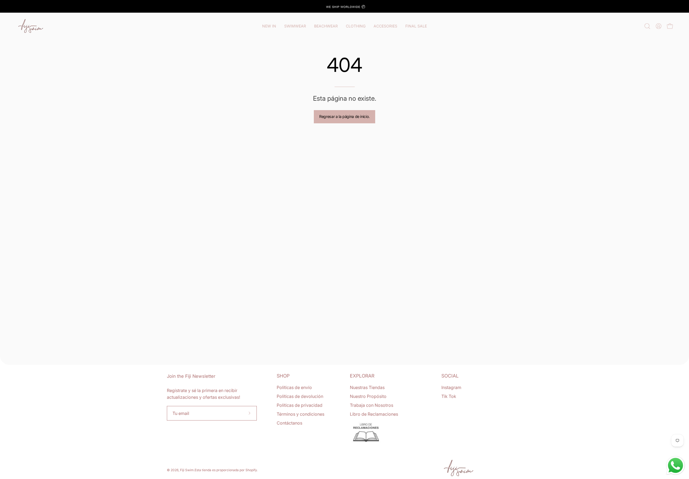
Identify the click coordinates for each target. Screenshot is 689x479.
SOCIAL (450, 376)
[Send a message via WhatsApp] (675, 465)
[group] (344, 6)
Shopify (251, 470)
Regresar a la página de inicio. (344, 116)
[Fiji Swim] (31, 26)
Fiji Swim (187, 470)
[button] (647, 26)
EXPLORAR (362, 376)
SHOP (283, 376)
